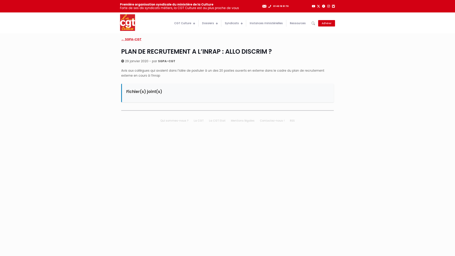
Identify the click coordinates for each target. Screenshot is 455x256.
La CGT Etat (217, 120)
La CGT (199, 120)
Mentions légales (243, 120)
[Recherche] (313, 23)
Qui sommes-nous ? (174, 120)
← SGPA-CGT (131, 39)
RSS (292, 120)
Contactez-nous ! (272, 120)
